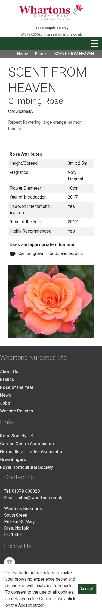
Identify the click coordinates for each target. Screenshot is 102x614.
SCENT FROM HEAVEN (74, 54)
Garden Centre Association (27, 443)
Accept (87, 588)
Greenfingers (13, 459)
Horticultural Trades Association (32, 451)
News (5, 395)
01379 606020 (31, 34)
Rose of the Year (16, 387)
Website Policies (16, 410)
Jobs (5, 403)
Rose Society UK (16, 435)
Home (22, 54)
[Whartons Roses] (51, 12)
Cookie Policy (52, 598)
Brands (41, 54)
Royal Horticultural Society (26, 467)
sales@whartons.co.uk (64, 34)
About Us (9, 371)
